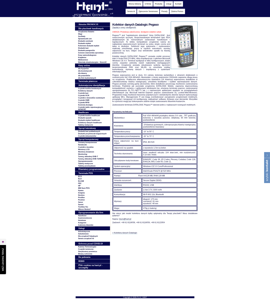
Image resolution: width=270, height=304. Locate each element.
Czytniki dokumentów (87, 136)
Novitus (81, 195)
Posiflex (81, 197)
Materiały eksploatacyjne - (92, 62)
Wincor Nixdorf (84, 209)
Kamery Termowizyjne (87, 247)
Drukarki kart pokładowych (89, 131)
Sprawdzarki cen (85, 39)
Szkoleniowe (83, 234)
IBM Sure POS (84, 188)
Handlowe (82, 216)
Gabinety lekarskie (85, 225)
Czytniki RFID (83, 102)
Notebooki (82, 145)
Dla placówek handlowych (91, 28)
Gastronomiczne (85, 218)
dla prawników (84, 76)
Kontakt (178, 4)
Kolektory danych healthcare (90, 122)
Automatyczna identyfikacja (91, 85)
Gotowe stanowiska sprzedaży (90, 53)
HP (79, 186)
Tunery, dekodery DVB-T (88, 156)
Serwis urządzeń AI (86, 238)
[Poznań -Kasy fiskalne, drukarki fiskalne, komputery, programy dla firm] (92, 16)
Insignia (81, 193)
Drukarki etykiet (84, 43)
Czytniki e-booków (86, 147)
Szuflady (81, 36)
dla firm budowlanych (87, 78)
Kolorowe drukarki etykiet (88, 46)
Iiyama (80, 190)
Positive (81, 200)
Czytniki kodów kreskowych (89, 88)
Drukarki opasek (84, 118)
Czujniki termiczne (85, 249)
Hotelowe (82, 220)
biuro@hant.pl (125, 219)
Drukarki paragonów (86, 50)
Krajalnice (82, 57)
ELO (80, 179)
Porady (164, 11)
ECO (80, 176)
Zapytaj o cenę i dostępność (124, 27)
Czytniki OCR (83, 95)
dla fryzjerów (83, 68)
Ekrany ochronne (85, 254)
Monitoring (82, 154)
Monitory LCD (84, 149)
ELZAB (81, 181)
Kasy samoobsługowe (87, 55)
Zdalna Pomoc (177, 11)
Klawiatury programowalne (91, 169)
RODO (81, 261)
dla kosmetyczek (85, 71)
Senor (80, 202)
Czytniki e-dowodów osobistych (91, 98)
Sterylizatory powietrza (87, 251)
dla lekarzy (82, 73)
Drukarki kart (83, 48)
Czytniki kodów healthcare (89, 115)
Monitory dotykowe (86, 152)
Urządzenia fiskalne (86, 32)
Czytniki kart (83, 93)
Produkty (158, 4)
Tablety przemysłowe (86, 166)
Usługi (168, 4)
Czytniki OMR (83, 100)
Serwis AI (131, 11)
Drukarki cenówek (85, 41)
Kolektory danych (85, 91)
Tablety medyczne (85, 125)
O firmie (148, 4)
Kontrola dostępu (85, 105)
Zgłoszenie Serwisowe (148, 11)
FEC (80, 183)
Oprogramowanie (85, 161)
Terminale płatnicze (87, 81)
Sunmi (80, 204)
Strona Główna (134, 4)
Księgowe (82, 223)
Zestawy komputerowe (87, 142)
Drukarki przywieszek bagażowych (92, 134)
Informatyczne (84, 231)
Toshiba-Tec (83, 207)
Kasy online (84, 65)
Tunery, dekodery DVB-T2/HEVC (91, 159)
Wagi (80, 34)
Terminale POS (85, 173)
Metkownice (83, 60)
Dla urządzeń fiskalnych (88, 236)
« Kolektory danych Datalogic (124, 233)
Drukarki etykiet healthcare (89, 120)
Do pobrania (84, 257)
